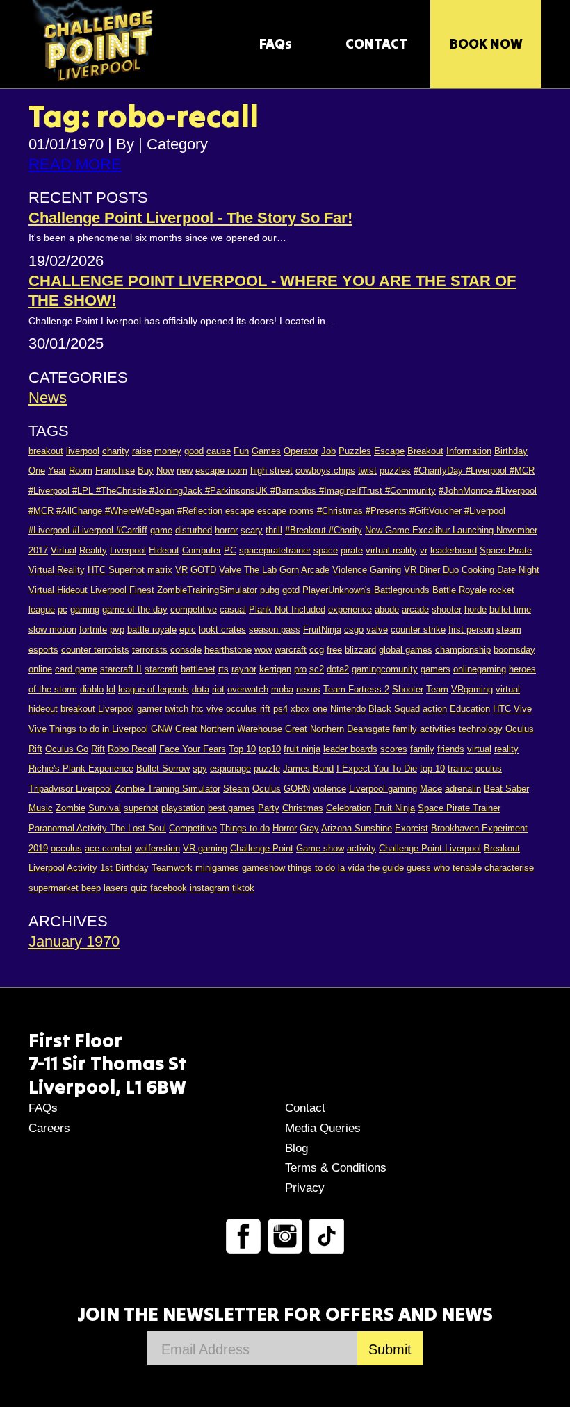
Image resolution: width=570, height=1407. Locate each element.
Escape (389, 451)
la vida (351, 868)
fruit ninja (302, 749)
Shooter (407, 689)
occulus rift (248, 709)
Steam (236, 788)
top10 (270, 749)
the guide (385, 868)
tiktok (243, 888)
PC (230, 550)
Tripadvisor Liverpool (70, 788)
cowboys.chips (325, 470)
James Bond (308, 768)
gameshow (263, 868)
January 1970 (74, 941)
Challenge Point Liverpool (430, 848)
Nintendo (348, 709)
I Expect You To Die (376, 768)
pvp (117, 629)
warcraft (291, 649)
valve (377, 629)
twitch (176, 709)
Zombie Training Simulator (167, 788)
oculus (488, 768)
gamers (435, 669)
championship (463, 649)
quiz (139, 888)
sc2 (316, 669)
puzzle (267, 768)
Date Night (518, 570)
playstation (183, 808)
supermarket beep (64, 888)
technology (481, 729)
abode (387, 609)
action (435, 709)
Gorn (289, 570)
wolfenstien (157, 848)
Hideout (164, 550)
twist (367, 470)
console (186, 649)
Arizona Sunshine (356, 828)
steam (508, 629)
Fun (241, 451)
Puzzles (355, 451)
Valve (230, 570)
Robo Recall (132, 749)
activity (361, 848)
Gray (309, 828)
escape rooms (285, 511)
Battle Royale (459, 590)
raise (142, 451)
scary (252, 530)
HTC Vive (512, 709)
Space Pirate (506, 550)
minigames (217, 868)
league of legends (153, 689)
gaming (84, 609)
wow (263, 649)
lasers (116, 888)
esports (43, 649)
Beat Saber (506, 788)
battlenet (198, 669)
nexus (308, 689)
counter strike (418, 629)
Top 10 (242, 749)
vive (214, 709)
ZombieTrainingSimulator (207, 590)
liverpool (82, 451)
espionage (230, 768)
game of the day (135, 609)
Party (268, 808)
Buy (146, 470)
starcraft (161, 669)
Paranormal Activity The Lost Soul (97, 828)
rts (223, 669)
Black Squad (394, 709)
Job (328, 451)
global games (405, 649)
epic (187, 629)
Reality (93, 550)
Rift (98, 749)
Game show (320, 848)
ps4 (280, 709)
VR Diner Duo (431, 570)
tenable (467, 868)
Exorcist (411, 828)
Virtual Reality (56, 570)
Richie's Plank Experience (80, 768)
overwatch (247, 689)
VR (181, 570)
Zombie (71, 808)
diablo (92, 689)
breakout (45, 451)
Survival (104, 808)
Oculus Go (66, 749)
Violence (349, 570)
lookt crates (222, 629)
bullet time (510, 609)
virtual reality (391, 550)
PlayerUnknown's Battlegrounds (366, 590)
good (194, 451)
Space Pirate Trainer (459, 808)
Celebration (348, 808)
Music (40, 808)
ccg (316, 649)
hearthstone (228, 649)
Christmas (302, 808)
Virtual (63, 550)
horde (475, 609)
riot (218, 689)
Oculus (266, 788)
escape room (221, 470)
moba (282, 689)
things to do (311, 868)
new (185, 470)
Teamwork (172, 868)
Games (266, 451)
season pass (274, 629)
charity (115, 451)
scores (393, 749)
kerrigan (275, 669)
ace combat (108, 848)
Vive (37, 729)
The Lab (260, 570)
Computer (201, 550)
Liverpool (128, 550)
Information (468, 451)
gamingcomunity (385, 669)
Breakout (425, 451)
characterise (509, 868)
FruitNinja (322, 629)
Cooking (478, 570)
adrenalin (463, 788)
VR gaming (205, 848)
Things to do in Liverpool (98, 729)
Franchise (115, 470)
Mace (431, 788)
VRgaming (472, 689)
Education (470, 709)
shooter (447, 609)
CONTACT (376, 43)
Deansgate (368, 729)
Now (165, 470)
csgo (354, 629)
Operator (301, 451)
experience (350, 609)
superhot (141, 808)
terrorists (150, 649)
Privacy (305, 1187)
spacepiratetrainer (275, 550)
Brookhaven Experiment (479, 828)
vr (423, 550)
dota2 (338, 669)
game (161, 530)
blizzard (360, 649)
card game (76, 669)
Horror (284, 828)
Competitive (193, 828)
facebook (168, 888)
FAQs (275, 43)
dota (200, 689)
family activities (424, 729)
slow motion (52, 629)
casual (233, 609)
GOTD (203, 570)
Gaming (385, 570)
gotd (291, 590)
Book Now (486, 43)
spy (200, 768)
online (40, 669)
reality (506, 749)
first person (471, 629)
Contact (305, 1108)
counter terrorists (95, 649)
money (167, 451)
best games (231, 808)
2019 (38, 848)
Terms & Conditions (335, 1167)
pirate (352, 550)
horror (226, 530)
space (326, 550)
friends (450, 749)
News (47, 397)
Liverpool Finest (122, 590)
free (334, 649)
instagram (209, 888)
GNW (161, 729)
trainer (460, 768)
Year (57, 470)
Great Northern (314, 729)
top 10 (432, 768)
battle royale (152, 629)
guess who (428, 868)
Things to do (245, 828)
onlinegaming (479, 669)
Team (437, 689)
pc (62, 609)
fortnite (93, 629)
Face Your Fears (192, 749)
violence (329, 788)
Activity (82, 868)
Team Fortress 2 (356, 689)
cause (218, 451)
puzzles (395, 470)
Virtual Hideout (58, 590)
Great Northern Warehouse (228, 729)
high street (271, 470)
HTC (97, 570)
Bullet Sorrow (163, 768)
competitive (193, 609)
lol (110, 689)
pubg (269, 590)
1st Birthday (124, 868)
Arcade (315, 570)
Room (80, 470)
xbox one (309, 709)
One (36, 470)
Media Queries (323, 1128)
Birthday (511, 451)
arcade (415, 609)
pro (300, 669)
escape (239, 511)
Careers (49, 1128)
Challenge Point (261, 848)
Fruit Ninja (394, 808)
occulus (66, 848)
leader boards (350, 749)
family (422, 749)
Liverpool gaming (383, 788)
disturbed (193, 530)
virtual (479, 749)
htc (197, 709)
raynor (243, 669)
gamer (149, 709)
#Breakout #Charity (323, 530)
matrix (159, 570)
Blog (296, 1148)
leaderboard (453, 550)
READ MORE (75, 164)
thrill (274, 530)
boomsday (514, 649)
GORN (297, 788)
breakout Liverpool (97, 709)
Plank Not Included (287, 609)
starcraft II (121, 669)
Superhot (126, 570)
